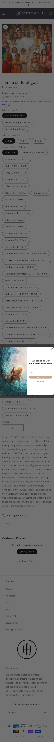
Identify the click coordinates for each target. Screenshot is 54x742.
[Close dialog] (52, 349)
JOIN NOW (40, 377)
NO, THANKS (40, 381)
